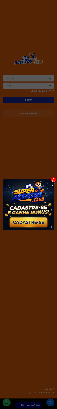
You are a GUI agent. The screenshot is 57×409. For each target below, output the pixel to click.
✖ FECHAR (53, 180)
